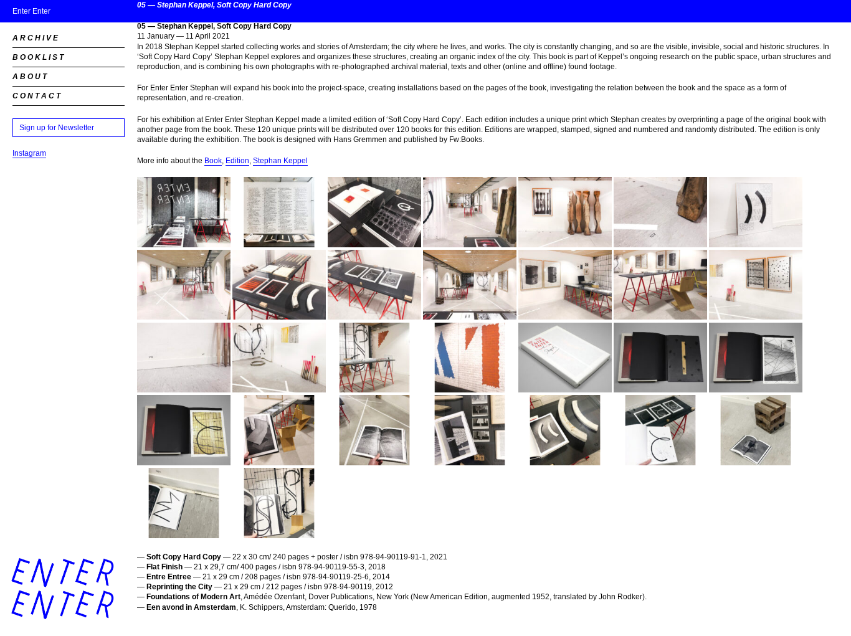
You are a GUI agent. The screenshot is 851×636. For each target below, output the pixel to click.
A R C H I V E (35, 38)
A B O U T (29, 76)
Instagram (29, 153)
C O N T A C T (36, 96)
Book (213, 160)
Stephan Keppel (280, 160)
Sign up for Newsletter (56, 127)
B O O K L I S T (38, 57)
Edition (237, 160)
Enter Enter (31, 11)
